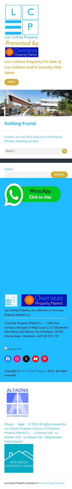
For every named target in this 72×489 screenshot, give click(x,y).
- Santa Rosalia (52, 437)
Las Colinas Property (34, 371)
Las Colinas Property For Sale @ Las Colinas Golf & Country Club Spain (33, 67)
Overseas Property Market (51, 483)
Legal (21, 424)
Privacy (9, 424)
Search (8, 169)
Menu (11, 82)
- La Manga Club (32, 437)
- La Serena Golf (42, 432)
